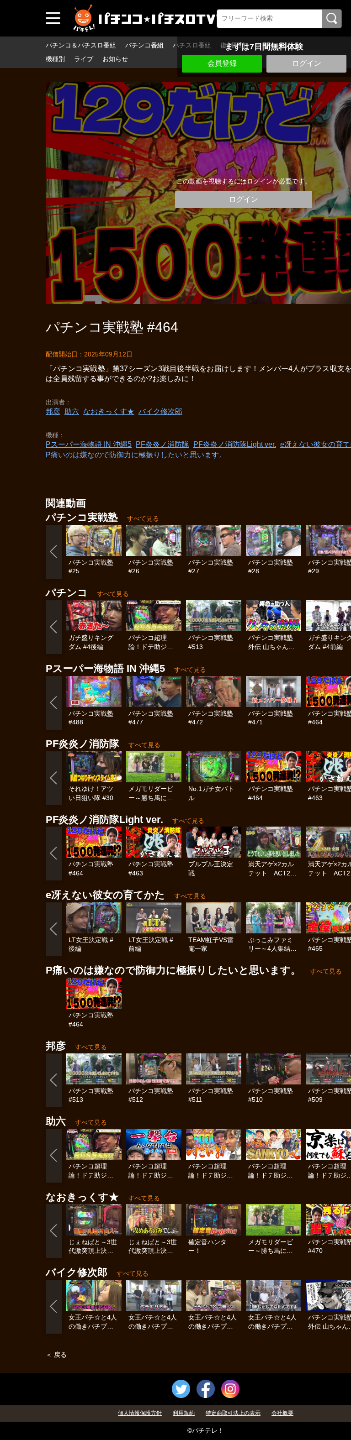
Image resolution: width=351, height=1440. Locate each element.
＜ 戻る (56, 1354)
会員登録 (222, 63)
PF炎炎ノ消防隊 (162, 444)
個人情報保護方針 (140, 1413)
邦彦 (53, 411)
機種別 (55, 59)
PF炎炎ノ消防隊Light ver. (234, 444)
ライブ (83, 59)
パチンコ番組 (144, 45)
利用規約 (184, 1413)
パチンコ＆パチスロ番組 (81, 45)
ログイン (306, 63)
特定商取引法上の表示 (233, 1413)
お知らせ (115, 59)
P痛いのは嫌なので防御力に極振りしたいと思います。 (136, 455)
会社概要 (282, 1413)
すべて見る (143, 518)
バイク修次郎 (160, 411)
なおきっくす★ (108, 411)
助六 (71, 411)
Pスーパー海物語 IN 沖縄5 (89, 444)
